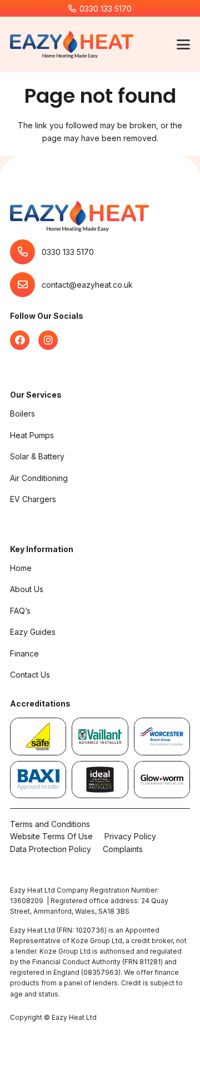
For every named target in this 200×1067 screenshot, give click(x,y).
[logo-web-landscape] (71, 44)
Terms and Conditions (50, 824)
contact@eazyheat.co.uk (87, 284)
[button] (183, 44)
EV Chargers (33, 499)
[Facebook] (19, 340)
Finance (24, 653)
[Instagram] (48, 340)
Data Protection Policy (50, 849)
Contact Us (30, 674)
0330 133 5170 (68, 252)
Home (21, 568)
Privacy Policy (130, 836)
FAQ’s (20, 610)
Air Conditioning (39, 478)
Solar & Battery (37, 456)
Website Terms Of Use (51, 836)
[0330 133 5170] (26, 251)
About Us (26, 589)
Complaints (123, 849)
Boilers (22, 413)
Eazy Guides (33, 632)
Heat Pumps (32, 435)
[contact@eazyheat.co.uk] (26, 284)
